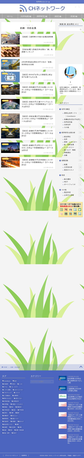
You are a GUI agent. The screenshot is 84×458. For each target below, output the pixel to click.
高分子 (15, 433)
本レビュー (15, 415)
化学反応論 (72, 122)
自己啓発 (13, 427)
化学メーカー (18, 398)
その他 (72, 127)
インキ (20, 384)
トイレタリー (72, 147)
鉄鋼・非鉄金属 (20, 430)
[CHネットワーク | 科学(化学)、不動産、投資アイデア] (42, 12)
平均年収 (21, 410)
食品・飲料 (6, 433)
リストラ (17, 392)
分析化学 (72, 124)
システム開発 (7, 389)
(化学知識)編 (25, 16)
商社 (12, 407)
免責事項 (24, 455)
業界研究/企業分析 (71, 132)
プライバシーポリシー (11, 455)
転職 (72, 164)
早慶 (12, 412)
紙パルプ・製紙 (72, 150)
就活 (14, 410)
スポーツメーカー (18, 389)
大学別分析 (72, 167)
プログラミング (8, 392)
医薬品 (5, 407)
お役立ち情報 (72, 195)
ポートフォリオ (72, 184)
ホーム (10, 16)
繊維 (18, 424)
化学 (72, 139)
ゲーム (5, 387)
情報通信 (72, 152)
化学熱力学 (16, 401)
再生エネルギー (8, 398)
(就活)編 (57, 16)
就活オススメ (72, 170)
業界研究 (6, 418)
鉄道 (11, 430)
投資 (71, 175)
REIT (72, 182)
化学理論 (6, 404)
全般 (72, 155)
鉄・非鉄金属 (72, 144)
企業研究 (16, 395)
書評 (18, 412)
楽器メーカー (15, 418)
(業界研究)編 (41, 16)
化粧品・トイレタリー (17, 404)
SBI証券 (6, 384)
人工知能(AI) (7, 395)
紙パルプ (21, 421)
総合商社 (72, 136)
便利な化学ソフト (72, 113)
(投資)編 (73, 16)
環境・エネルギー (72, 142)
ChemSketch (71, 116)
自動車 (5, 427)
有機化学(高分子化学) (72, 119)
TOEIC (13, 384)
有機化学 (6, 415)
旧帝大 (5, 412)
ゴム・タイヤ (14, 387)
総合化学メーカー (8, 424)
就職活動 (71, 160)
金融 (5, 430)
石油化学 (6, 421)
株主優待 (72, 179)
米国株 (13, 421)
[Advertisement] (70, 48)
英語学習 (72, 192)
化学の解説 (71, 109)
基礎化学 (19, 407)
